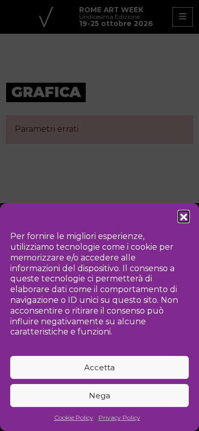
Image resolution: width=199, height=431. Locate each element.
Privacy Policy (119, 417)
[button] (184, 216)
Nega (99, 395)
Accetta (99, 367)
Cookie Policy (73, 417)
